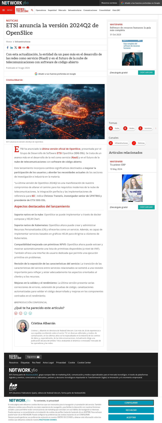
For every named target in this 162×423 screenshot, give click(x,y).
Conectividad (104, 10)
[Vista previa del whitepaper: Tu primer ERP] (132, 188)
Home (9, 42)
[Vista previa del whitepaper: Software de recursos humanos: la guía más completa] (132, 53)
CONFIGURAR (131, 402)
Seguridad (52, 10)
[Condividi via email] (19, 47)
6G (33, 195)
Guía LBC (116, 10)
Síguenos (32, 356)
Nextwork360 (32, 375)
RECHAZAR (131, 410)
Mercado (62, 10)
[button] (7, 10)
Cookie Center (84, 362)
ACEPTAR (131, 417)
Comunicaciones (90, 10)
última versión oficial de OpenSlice (61, 148)
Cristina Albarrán (14, 80)
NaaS (75, 157)
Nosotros (13, 362)
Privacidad (61, 362)
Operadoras (41, 10)
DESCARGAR (146, 72)
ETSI (59, 153)
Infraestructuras (74, 10)
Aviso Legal (48, 362)
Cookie (71, 362)
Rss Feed (36, 362)
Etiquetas (25, 362)
